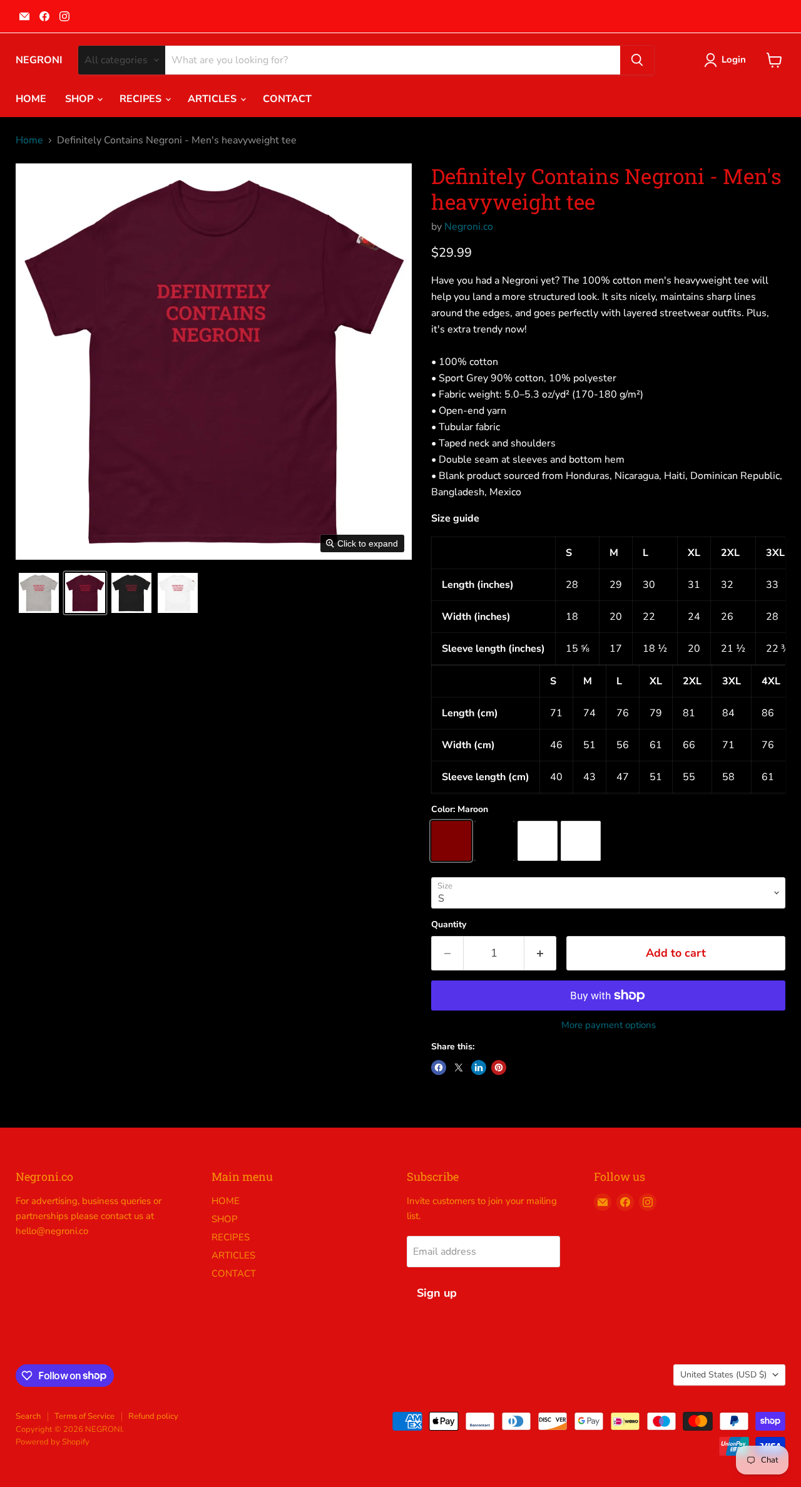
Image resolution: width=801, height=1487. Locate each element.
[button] (39, 593)
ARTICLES (213, 99)
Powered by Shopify (52, 1442)
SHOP (80, 99)
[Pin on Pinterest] (498, 1067)
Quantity (448, 925)
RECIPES (142, 99)
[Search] (637, 60)
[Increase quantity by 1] (540, 953)
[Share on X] (458, 1067)
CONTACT (287, 99)
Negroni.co (468, 227)
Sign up (437, 1292)
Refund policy (153, 1416)
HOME (31, 99)
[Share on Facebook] (438, 1067)
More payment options (608, 1025)
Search (28, 1416)
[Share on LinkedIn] (478, 1067)
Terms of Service (84, 1416)
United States (723, 1375)
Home (29, 140)
